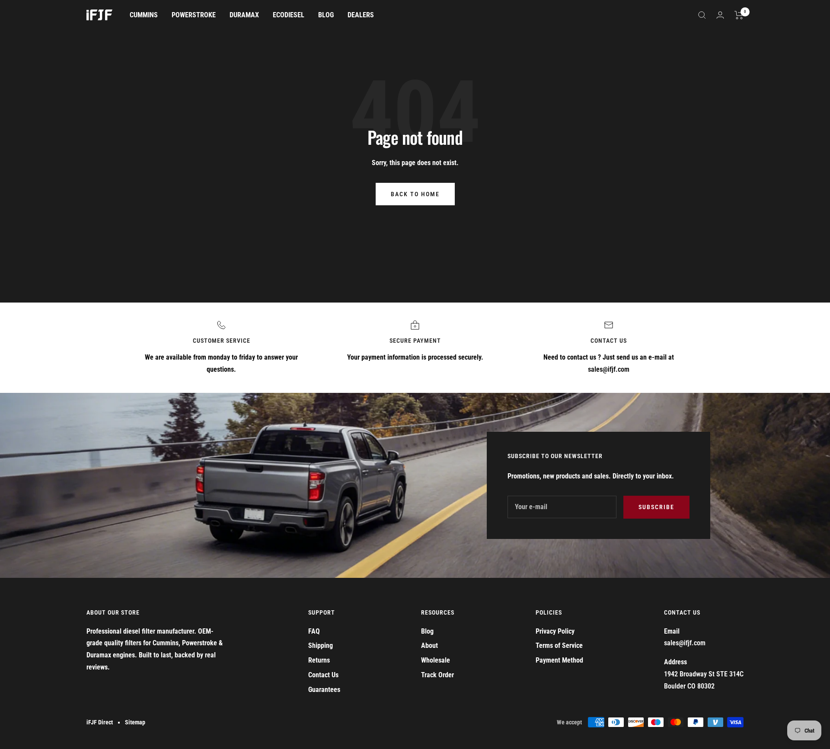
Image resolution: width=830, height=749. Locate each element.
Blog (427, 631)
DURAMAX (244, 15)
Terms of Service (559, 645)
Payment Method (559, 660)
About (429, 645)
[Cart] (739, 15)
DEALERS (361, 15)
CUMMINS (144, 15)
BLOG (326, 15)
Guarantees (324, 689)
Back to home (415, 194)
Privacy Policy (555, 631)
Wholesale (435, 660)
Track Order (437, 675)
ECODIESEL (288, 15)
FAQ (314, 631)
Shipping (320, 645)
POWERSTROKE (194, 15)
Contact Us (323, 675)
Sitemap (135, 722)
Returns (319, 660)
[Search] (702, 15)
